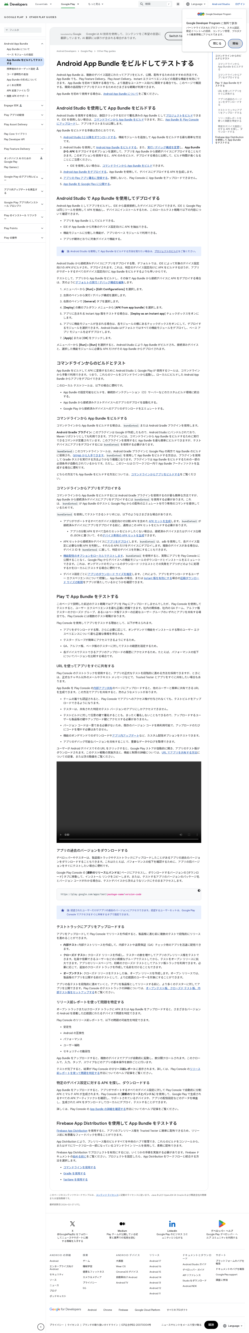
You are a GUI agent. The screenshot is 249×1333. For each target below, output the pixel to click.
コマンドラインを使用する (79, 1167)
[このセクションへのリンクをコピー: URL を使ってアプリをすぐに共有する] (117, 666)
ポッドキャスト (58, 1296)
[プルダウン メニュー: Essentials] (52, 4)
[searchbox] (23, 30)
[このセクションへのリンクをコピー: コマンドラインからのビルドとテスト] (129, 364)
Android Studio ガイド (194, 1264)
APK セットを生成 (160, 521)
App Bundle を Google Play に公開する (86, 184)
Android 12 (155, 1288)
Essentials (41, 4)
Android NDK (190, 1286)
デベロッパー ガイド (193, 1269)
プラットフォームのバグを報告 (230, 1262)
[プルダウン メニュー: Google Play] (79, 4)
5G (84, 1288)
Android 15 (155, 1271)
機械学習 (87, 1266)
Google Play (68, 4)
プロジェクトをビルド (179, 115)
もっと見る (94, 4)
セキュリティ (57, 1274)
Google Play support (226, 1274)
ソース (53, 1279)
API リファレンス (192, 1275)
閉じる (217, 43)
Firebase (123, 1309)
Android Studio (221, 4)
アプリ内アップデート (125, 735)
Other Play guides (43, 17)
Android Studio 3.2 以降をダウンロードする (89, 137)
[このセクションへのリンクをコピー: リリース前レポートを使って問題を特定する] (127, 1002)
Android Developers (66, 51)
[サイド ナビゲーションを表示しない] (40, 1327)
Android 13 (155, 1282)
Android (54, 1260)
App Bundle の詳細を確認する (108, 1109)
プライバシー (90, 1282)
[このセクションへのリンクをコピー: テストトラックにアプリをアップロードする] (127, 927)
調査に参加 (222, 1279)
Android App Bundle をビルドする (116, 147)
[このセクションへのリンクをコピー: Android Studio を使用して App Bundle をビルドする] (159, 109)
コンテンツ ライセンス (107, 1195)
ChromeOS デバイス (127, 1271)
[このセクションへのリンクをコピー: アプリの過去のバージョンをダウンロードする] (131, 851)
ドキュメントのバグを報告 (230, 1269)
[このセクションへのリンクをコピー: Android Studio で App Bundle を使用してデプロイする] (163, 199)
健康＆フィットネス (93, 1271)
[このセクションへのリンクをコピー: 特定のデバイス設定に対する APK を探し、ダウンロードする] (153, 1083)
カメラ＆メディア (92, 1277)
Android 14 (155, 1277)
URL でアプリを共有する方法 (179, 752)
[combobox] (155, 4)
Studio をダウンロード (195, 1280)
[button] (20, 43)
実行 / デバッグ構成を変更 (163, 147)
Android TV (122, 1282)
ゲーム (86, 1260)
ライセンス (73, 1325)
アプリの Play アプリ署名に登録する (85, 178)
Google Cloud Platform (147, 1309)
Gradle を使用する (74, 1173)
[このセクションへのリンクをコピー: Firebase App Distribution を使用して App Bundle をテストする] (180, 1124)
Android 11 (155, 1293)
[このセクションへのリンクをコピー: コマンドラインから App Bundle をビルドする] (130, 419)
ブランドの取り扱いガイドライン (100, 1325)
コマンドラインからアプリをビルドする (155, 474)
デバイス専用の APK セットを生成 (123, 535)
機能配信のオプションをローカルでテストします (93, 556)
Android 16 (155, 1266)
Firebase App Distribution (72, 1131)
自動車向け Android (126, 1277)
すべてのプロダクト (177, 1309)
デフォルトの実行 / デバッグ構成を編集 (100, 282)
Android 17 (155, 1260)
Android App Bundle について (120, 94)
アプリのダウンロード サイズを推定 (110, 574)
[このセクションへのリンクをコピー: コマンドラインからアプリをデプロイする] (124, 489)
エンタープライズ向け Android (61, 1268)
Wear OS (121, 1266)
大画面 (119, 1260)
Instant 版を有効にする (158, 578)
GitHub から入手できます (88, 455)
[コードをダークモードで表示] (199, 890)
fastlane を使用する (75, 1179)
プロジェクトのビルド (166, 251)
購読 (211, 1325)
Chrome (107, 1309)
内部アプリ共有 (102, 688)
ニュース (54, 1285)
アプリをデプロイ (118, 541)
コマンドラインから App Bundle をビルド (119, 119)
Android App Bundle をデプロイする (85, 172)
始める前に (79, 1156)
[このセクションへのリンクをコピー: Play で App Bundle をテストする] (122, 597)
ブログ (53, 1290)
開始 (235, 43)
